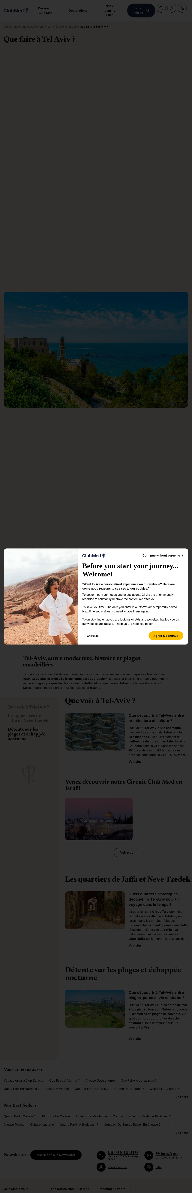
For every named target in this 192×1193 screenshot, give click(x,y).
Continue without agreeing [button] (162, 555)
